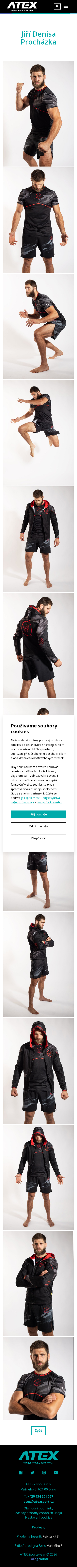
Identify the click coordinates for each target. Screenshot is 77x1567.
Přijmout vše (38, 814)
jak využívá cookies (49, 802)
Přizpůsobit (38, 838)
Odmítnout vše (38, 826)
